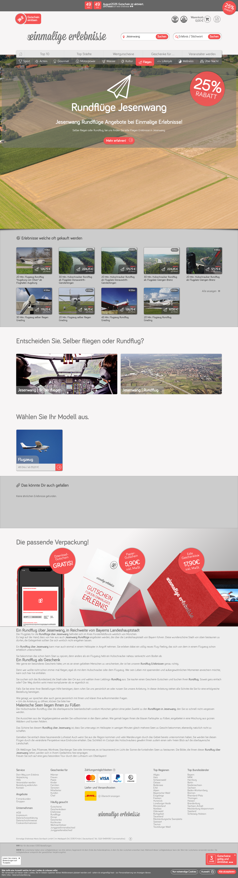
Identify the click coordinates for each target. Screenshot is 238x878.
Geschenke (56, 820)
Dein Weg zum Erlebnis (27, 775)
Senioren (55, 788)
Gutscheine (56, 807)
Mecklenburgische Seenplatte (167, 819)
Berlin (190, 782)
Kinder (54, 782)
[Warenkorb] (207, 19)
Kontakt (20, 788)
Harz (155, 777)
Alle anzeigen (209, 291)
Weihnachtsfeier (58, 825)
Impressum (21, 815)
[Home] (20, 54)
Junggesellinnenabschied (63, 827)
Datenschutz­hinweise (26, 820)
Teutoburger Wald (162, 827)
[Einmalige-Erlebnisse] (66, 36)
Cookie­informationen (26, 823)
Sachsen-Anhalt (195, 806)
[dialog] (119, 873)
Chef (53, 795)
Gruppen (20, 801)
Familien (55, 785)
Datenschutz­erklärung (27, 818)
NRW (190, 777)
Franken (157, 798)
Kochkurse (56, 822)
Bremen (191, 793)
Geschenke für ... (162, 54)
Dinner (54, 817)
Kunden (54, 793)
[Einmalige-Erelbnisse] (119, 814)
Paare (53, 780)
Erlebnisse (56, 812)
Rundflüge (55, 814)
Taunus (156, 824)
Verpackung (22, 777)
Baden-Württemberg (197, 790)
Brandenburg (193, 803)
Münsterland (159, 806)
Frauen (54, 777)
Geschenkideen (58, 809)
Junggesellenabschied (61, 830)
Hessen (191, 801)
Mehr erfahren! (116, 140)
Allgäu (156, 775)
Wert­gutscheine (123, 54)
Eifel (155, 788)
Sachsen (191, 788)
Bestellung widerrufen (26, 785)
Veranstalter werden (202, 54)
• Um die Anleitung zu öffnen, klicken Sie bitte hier (43, 701)
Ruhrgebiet (158, 814)
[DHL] (90, 796)
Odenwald (158, 811)
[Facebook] (130, 839)
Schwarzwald (159, 780)
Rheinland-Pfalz (195, 795)
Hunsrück (158, 801)
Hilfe (18, 780)
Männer (54, 775)
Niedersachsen (194, 785)
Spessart (157, 822)
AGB (18, 813)
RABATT (228, 10)
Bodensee (158, 785)
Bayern (190, 775)
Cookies (31, 873)
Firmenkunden (23, 799)
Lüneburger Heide (162, 803)
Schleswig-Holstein (196, 814)
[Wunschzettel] (217, 19)
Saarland (191, 811)
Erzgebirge (158, 795)
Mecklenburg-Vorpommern (200, 809)
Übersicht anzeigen (110, 796)
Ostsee (156, 782)
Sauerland (158, 816)
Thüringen (192, 798)
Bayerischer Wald (161, 793)
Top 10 (44, 54)
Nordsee (157, 809)
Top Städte (84, 54)
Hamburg (192, 780)
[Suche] (177, 37)
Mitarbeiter (56, 790)
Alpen (156, 790)
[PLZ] (124, 37)
